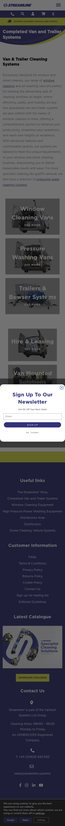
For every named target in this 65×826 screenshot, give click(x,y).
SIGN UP (32, 424)
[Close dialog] (62, 388)
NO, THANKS (32, 432)
